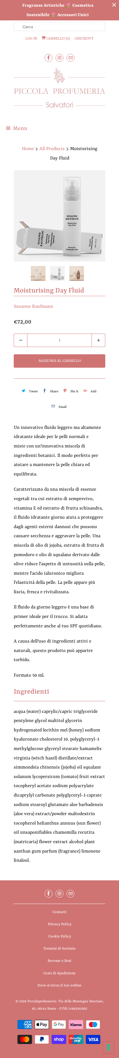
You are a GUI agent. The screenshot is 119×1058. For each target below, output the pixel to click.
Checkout (84, 39)
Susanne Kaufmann (33, 306)
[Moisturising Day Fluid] (59, 215)
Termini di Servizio (59, 949)
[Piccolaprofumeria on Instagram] (59, 58)
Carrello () (57, 39)
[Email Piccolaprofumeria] (70, 58)
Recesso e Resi (59, 961)
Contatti (59, 912)
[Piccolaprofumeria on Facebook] (48, 58)
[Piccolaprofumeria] (59, 91)
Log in (31, 39)
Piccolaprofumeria (41, 1002)
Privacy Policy (59, 924)
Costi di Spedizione (59, 973)
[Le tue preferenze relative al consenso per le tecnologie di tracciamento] (108, 1047)
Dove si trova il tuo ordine (59, 985)
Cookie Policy (59, 936)
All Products (52, 149)
